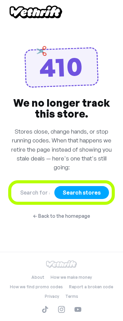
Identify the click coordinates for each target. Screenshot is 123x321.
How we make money (71, 277)
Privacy (52, 296)
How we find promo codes (36, 286)
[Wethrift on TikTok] (45, 309)
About (37, 277)
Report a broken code (91, 286)
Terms (71, 296)
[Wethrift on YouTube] (77, 309)
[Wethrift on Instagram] (61, 309)
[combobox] (34, 192)
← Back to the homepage (61, 216)
